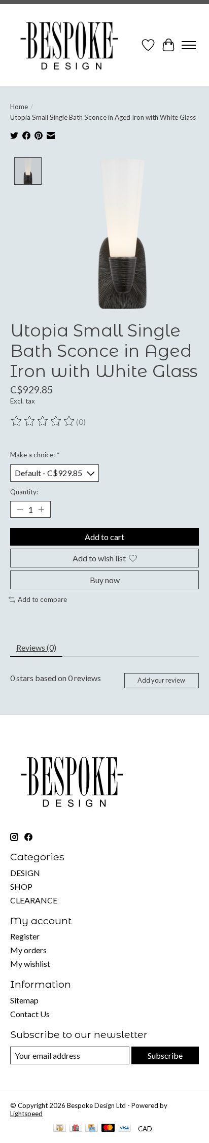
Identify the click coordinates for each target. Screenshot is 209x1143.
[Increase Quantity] (41, 509)
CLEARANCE (33, 900)
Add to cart (104, 537)
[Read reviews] (43, 421)
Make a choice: (34, 455)
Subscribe (165, 1055)
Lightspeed (26, 1114)
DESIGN (25, 873)
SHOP (21, 886)
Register (25, 936)
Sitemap (24, 1000)
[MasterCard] (108, 1128)
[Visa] (124, 1128)
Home (19, 107)
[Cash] (59, 1128)
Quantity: (24, 492)
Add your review (161, 680)
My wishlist (30, 963)
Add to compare (42, 599)
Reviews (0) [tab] (36, 647)
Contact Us (30, 1014)
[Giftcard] (75, 1128)
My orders (28, 950)
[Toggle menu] (189, 45)
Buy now (105, 580)
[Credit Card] (91, 1128)
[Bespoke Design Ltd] (69, 45)
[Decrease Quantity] (19, 509)
